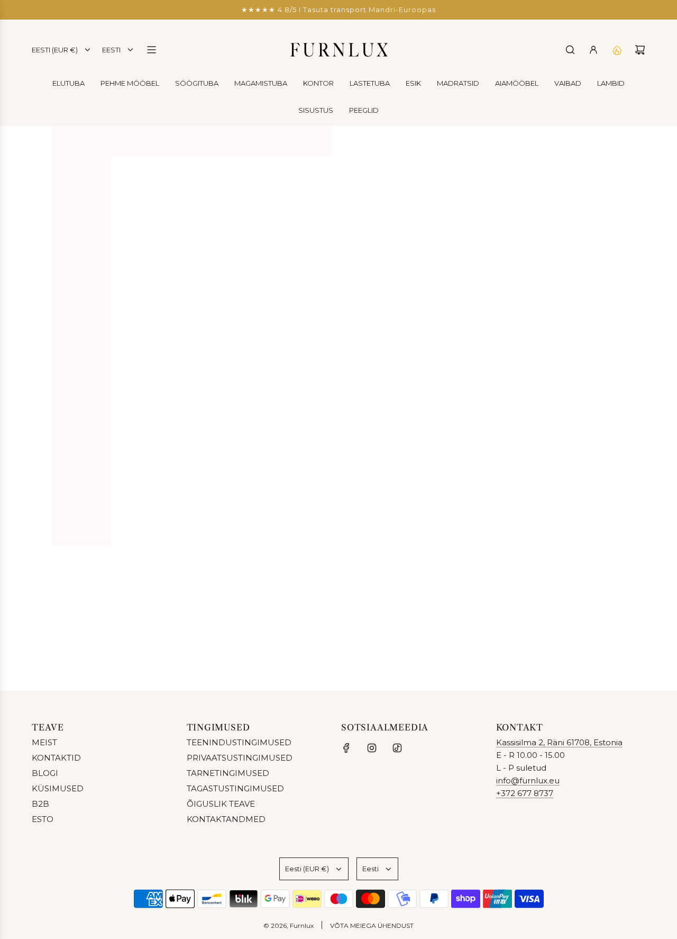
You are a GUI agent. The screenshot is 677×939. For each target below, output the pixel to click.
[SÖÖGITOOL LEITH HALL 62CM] (555, 406)
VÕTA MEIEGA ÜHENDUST (372, 925)
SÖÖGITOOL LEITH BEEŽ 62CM (405, 476)
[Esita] (633, 642)
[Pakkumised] (616, 49)
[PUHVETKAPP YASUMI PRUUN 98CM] (106, 406)
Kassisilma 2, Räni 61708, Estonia (559, 742)
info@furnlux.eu (528, 780)
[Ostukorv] (640, 49)
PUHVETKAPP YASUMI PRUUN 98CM (106, 482)
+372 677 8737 (524, 793)
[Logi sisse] (593, 49)
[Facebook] (346, 748)
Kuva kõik (338, 551)
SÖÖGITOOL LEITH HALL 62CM (554, 476)
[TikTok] (397, 748)
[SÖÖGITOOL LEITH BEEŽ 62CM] (405, 406)
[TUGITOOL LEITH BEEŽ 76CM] (256, 406)
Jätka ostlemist (338, 229)
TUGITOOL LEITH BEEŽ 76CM (256, 476)
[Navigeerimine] (151, 49)
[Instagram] (371, 748)
